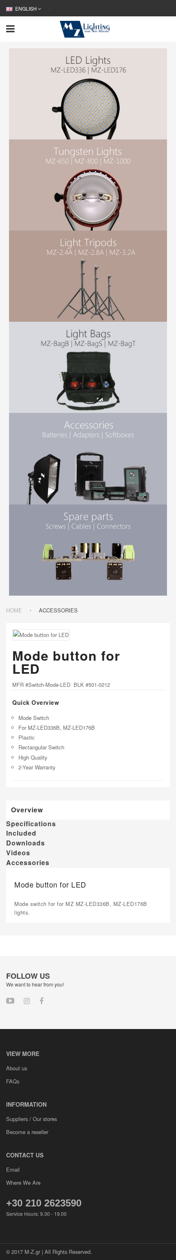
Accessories (28, 862)
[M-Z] (86, 28)
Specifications (31, 823)
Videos (18, 852)
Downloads (25, 843)
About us (16, 1068)
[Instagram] (27, 1000)
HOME (14, 610)
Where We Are (23, 1182)
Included (21, 833)
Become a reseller (27, 1132)
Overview (27, 809)
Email (13, 1169)
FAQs (12, 1081)
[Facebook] (41, 1000)
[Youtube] (10, 1000)
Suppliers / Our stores (31, 1119)
